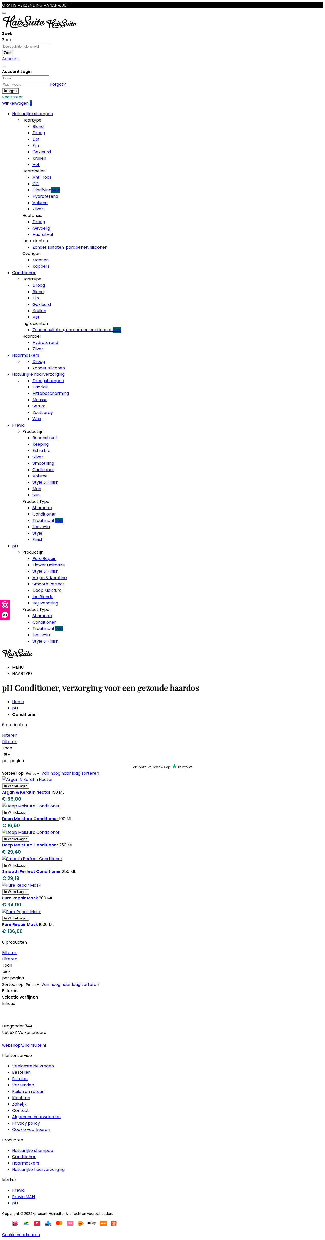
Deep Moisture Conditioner (30, 819)
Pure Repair (44, 559)
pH (15, 708)
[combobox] (25, 46)
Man (36, 489)
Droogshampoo (48, 381)
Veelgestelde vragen (33, 1066)
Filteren (9, 735)
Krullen (39, 158)
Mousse (39, 400)
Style (37, 533)
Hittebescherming (50, 393)
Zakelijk (19, 1104)
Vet (36, 165)
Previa (18, 1190)
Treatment (47, 520)
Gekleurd (41, 152)
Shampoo (42, 508)
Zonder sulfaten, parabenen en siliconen (76, 330)
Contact (20, 1110)
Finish (37, 539)
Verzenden (23, 1085)
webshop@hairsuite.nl (24, 1045)
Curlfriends (43, 470)
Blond (38, 126)
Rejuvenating (45, 603)
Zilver (37, 209)
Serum (38, 406)
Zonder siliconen (48, 368)
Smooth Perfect (48, 584)
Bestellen (21, 1072)
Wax (36, 419)
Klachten (21, 1098)
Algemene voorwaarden (36, 1117)
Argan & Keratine (49, 578)
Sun (36, 495)
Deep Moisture (47, 590)
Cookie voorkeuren (31, 1129)
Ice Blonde (42, 597)
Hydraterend (45, 196)
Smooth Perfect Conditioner (32, 871)
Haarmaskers (25, 1163)
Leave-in (41, 527)
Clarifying (46, 190)
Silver (37, 457)
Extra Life (41, 450)
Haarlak (40, 387)
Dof (36, 139)
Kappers (41, 266)
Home (18, 702)
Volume (40, 203)
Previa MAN (23, 1197)
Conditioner (44, 514)
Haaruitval (42, 234)
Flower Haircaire (48, 565)
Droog (38, 133)
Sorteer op (13, 773)
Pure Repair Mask (20, 898)
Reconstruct (44, 438)
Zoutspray (42, 412)
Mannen (40, 260)
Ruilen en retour (28, 1091)
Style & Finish (45, 482)
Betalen (20, 1079)
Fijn (35, 145)
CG (35, 184)
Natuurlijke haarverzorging (38, 1169)
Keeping (40, 444)
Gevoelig (41, 228)
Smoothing (43, 463)
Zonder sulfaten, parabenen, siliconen (69, 247)
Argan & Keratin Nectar (27, 792)
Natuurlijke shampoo (32, 1150)
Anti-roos (42, 177)
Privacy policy (26, 1123)
